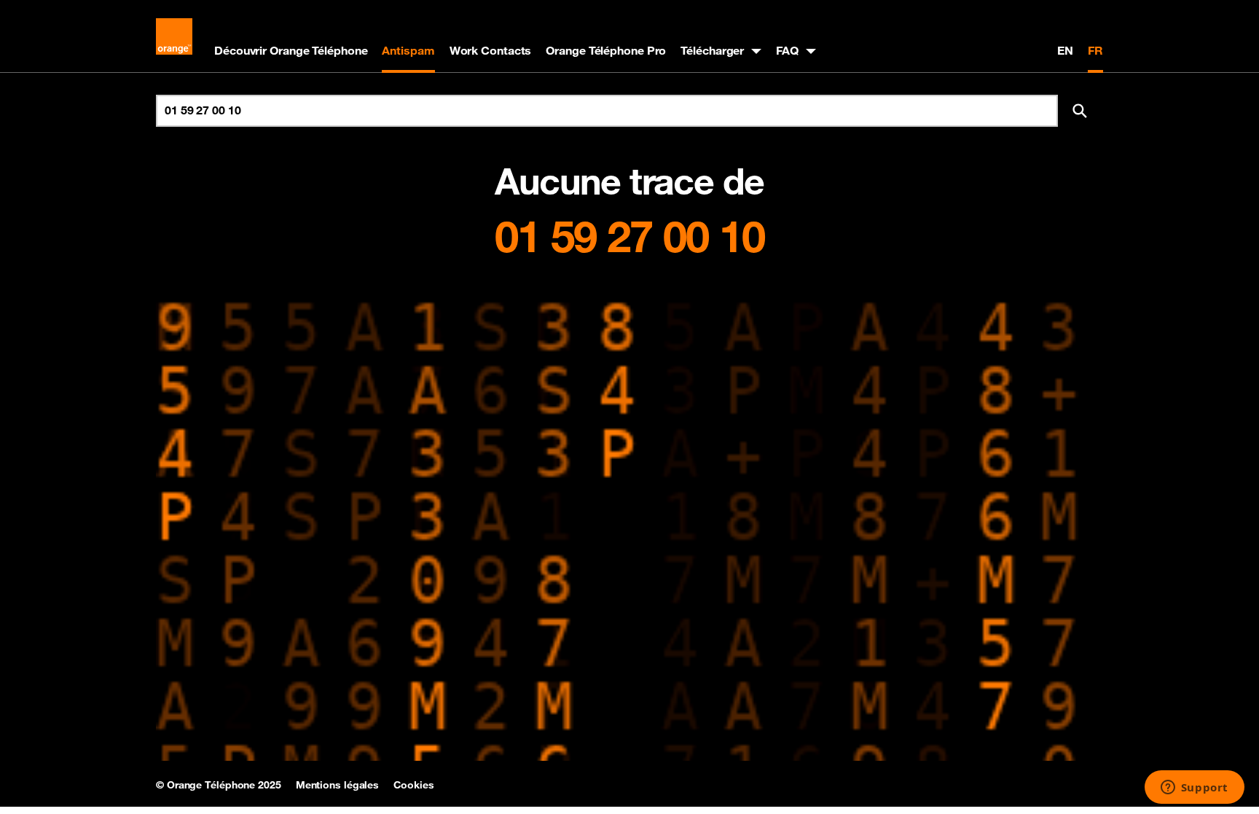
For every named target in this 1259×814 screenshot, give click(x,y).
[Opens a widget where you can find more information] (1194, 788)
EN (1065, 50)
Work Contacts (491, 50)
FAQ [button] (787, 50)
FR (1095, 50)
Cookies (413, 785)
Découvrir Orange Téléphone (290, 50)
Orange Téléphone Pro (606, 50)
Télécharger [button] (712, 50)
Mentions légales (337, 785)
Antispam (408, 50)
